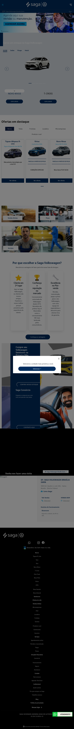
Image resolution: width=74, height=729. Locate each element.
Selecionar (36, 369)
